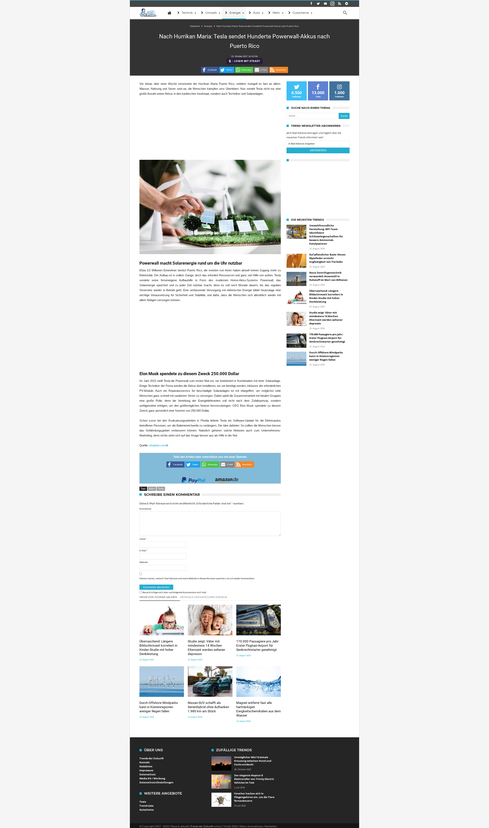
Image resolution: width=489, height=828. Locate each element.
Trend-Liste (146, 805)
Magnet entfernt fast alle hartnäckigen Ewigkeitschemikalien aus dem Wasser (258, 709)
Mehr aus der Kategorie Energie (203, 597)
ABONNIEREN (318, 150)
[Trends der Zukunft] (148, 13)
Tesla (161, 488)
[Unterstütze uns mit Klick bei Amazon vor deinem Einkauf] (227, 479)
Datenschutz (147, 774)
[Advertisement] (210, 128)
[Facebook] (311, 4)
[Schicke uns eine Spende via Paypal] (193, 479)
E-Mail (143, 550)
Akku (152, 488)
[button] (210, 70)
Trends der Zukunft (151, 758)
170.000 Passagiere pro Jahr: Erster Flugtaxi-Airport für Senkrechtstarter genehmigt (257, 645)
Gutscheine (146, 809)
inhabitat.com (157, 445)
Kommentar (145, 508)
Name (143, 538)
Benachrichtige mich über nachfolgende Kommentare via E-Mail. (174, 592)
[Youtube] (325, 4)
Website (143, 562)
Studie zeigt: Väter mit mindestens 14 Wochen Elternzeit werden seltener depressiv (206, 647)
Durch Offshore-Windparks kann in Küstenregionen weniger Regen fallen (158, 707)
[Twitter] (318, 4)
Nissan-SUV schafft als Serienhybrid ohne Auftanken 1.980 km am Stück (208, 707)
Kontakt (144, 762)
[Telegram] (346, 4)
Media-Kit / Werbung (152, 778)
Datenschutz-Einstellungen (156, 782)
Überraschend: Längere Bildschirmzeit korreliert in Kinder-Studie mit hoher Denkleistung (158, 647)
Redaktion (145, 766)
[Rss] (339, 4)
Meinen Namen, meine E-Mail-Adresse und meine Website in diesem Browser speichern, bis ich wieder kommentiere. (197, 578)
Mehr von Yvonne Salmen (158, 597)
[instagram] (332, 4)
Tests (142, 801)
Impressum (146, 770)
